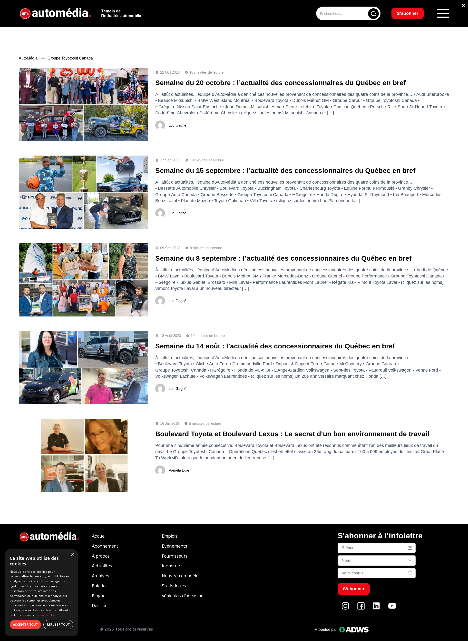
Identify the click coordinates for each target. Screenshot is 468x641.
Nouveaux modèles (181, 575)
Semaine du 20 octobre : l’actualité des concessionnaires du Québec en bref (280, 83)
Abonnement (105, 546)
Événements (174, 546)
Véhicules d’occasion (183, 595)
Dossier (99, 605)
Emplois (169, 536)
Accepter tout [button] (25, 624)
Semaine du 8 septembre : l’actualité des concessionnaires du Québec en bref (283, 258)
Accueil (99, 536)
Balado (99, 585)
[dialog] (41, 592)
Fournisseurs (174, 556)
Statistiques (174, 585)
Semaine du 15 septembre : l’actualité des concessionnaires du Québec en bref (285, 170)
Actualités (102, 565)
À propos (101, 556)
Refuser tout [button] (58, 624)
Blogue (99, 595)
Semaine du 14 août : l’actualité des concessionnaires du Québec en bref (275, 346)
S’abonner (407, 13)
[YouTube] (392, 608)
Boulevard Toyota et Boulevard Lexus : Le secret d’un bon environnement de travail (292, 434)
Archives (100, 575)
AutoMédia (28, 58)
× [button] (72, 554)
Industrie (171, 565)
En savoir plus (45, 615)
